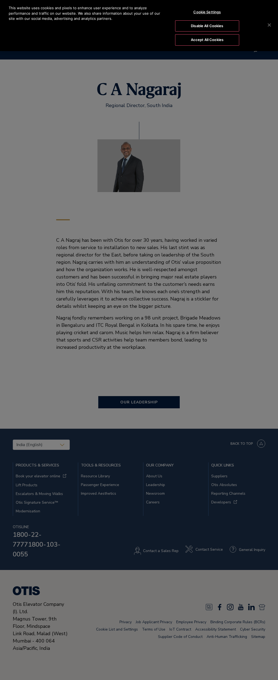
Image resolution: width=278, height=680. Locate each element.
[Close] (269, 25)
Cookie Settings (207, 12)
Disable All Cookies (207, 26)
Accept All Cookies (207, 39)
